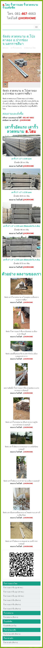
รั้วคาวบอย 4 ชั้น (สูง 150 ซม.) (13, 596)
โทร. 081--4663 (21, 13)
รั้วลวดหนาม (8, 613)
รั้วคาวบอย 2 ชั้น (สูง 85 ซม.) (13, 587)
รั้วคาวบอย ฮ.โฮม (10, 583)
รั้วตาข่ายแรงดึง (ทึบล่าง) (11, 634)
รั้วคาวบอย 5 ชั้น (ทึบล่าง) (12, 609)
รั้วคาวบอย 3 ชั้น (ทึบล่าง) (12, 600)
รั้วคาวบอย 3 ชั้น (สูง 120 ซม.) (13, 592)
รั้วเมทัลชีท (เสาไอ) (9, 626)
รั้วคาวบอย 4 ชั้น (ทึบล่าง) (12, 604)
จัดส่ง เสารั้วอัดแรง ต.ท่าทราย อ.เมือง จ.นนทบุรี (21, 481)
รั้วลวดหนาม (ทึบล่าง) (10, 617)
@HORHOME (25, 120)
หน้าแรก (5, 48)
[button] (21, 564)
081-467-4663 (28, 118)
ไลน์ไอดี (21, 18)
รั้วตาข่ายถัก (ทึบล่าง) (10, 642)
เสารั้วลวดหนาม (16, 48)
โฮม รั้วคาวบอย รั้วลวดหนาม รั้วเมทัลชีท (20, 6)
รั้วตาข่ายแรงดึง (10, 630)
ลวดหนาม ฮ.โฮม (30, 48)
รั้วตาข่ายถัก (8, 638)
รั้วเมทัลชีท (8, 621)
